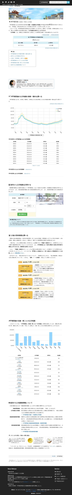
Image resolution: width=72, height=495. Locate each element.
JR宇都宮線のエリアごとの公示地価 (19, 60)
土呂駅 (19, 364)
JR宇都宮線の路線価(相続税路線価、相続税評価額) (35, 423)
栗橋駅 (19, 382)
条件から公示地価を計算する (18, 56)
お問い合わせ (28, 491)
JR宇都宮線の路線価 (45, 34)
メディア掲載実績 (60, 476)
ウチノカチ (52, 446)
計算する (23, 214)
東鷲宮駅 (19, 379)
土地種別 (13, 209)
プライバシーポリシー (41, 491)
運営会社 (58, 471)
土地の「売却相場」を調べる (18, 58)
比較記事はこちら (19, 253)
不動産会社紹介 (60, 481)
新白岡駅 (19, 371)
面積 (14, 202)
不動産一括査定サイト (62, 478)
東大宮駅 (19, 375)
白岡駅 (19, 389)
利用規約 (34, 491)
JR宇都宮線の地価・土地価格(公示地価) (32, 414)
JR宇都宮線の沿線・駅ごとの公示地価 (20, 62)
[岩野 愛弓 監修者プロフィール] (26, 82)
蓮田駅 (19, 393)
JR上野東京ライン (19, 359)
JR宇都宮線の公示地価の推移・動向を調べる (21, 53)
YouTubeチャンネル (27, 481)
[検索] (68, 2)
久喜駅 (19, 361)
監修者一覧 (59, 474)
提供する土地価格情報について (18, 64)
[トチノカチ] (9, 2)
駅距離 (14, 198)
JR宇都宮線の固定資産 (54, 34)
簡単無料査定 (45, 2)
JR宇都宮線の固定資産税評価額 (30, 431)
